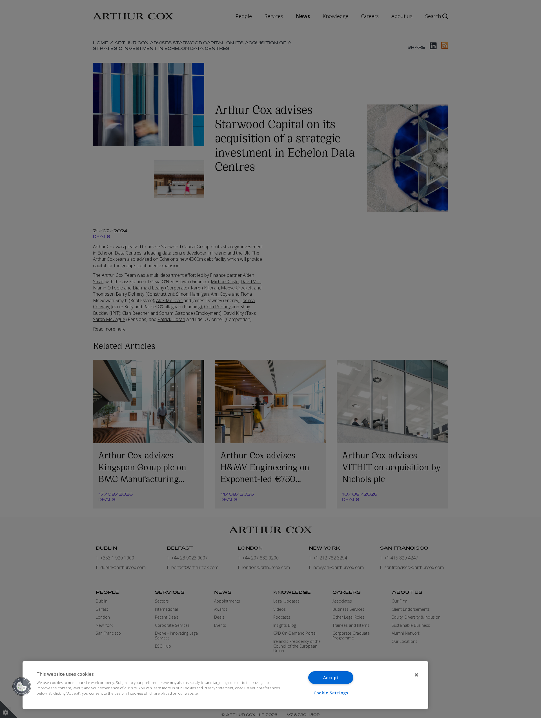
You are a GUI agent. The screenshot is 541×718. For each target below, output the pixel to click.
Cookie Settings (331, 692)
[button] (22, 686)
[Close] (416, 675)
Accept (331, 677)
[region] (225, 685)
